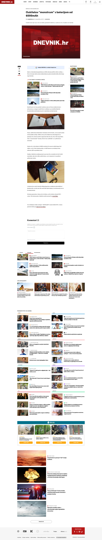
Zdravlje (55, 1)
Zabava (65, 1)
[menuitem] (100, 2)
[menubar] (100, 2)
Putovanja (48, 1)
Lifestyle (42, 1)
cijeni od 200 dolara (41, 206)
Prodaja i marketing (25, 537)
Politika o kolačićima (51, 537)
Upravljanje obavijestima (62, 537)
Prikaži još (41, 521)
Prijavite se (46, 243)
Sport (29, 1)
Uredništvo (19, 537)
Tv (69, 1)
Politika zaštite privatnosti (41, 537)
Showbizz (35, 1)
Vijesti (25, 1)
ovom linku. (55, 196)
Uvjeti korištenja (33, 537)
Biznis (60, 1)
